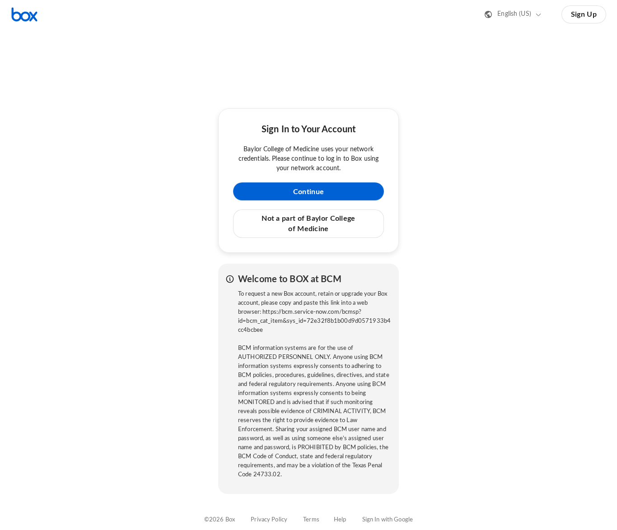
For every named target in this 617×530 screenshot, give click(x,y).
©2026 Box (219, 520)
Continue (308, 191)
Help (340, 520)
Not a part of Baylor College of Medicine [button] (308, 223)
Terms (311, 520)
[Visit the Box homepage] (24, 14)
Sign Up (584, 14)
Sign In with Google (387, 520)
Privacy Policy (269, 520)
